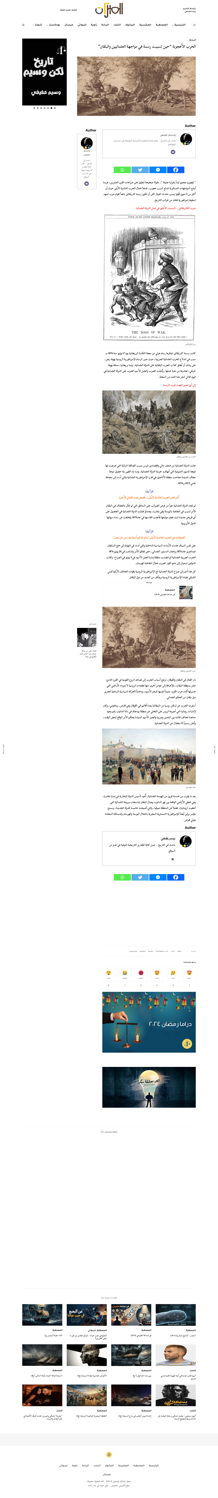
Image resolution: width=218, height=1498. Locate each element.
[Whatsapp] (122, 170)
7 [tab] (34, 108)
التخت (193, 1371)
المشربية (123, 1465)
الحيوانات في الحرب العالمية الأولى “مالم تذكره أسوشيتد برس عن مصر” (149, 537)
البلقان (179, 951)
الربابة (192, 40)
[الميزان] (109, 10)
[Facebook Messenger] (158, 170)
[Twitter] (140, 170)
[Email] (173, 152)
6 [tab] (38, 108)
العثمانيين (143, 951)
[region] (149, 1087)
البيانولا (109, 1465)
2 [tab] (51, 108)
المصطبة (170, 590)
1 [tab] (55, 108)
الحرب (190, 182)
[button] (149, 1063)
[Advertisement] (149, 913)
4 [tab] (44, 108)
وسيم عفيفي (168, 135)
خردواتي (92, 1330)
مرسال (107, 1474)
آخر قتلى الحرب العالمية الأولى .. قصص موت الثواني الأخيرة (149, 497)
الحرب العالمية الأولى (162, 951)
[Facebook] (175, 170)
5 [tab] (41, 108)
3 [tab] (48, 108)
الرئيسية (150, 951)
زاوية (75, 1465)
